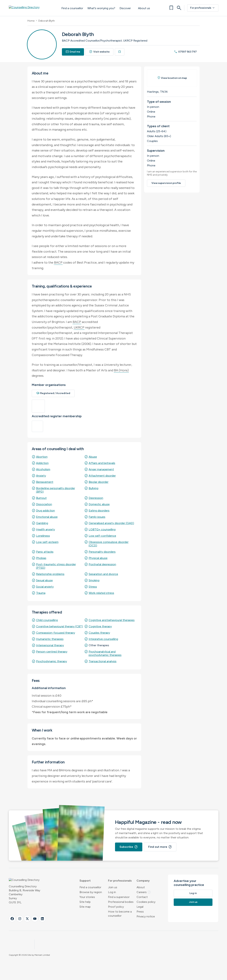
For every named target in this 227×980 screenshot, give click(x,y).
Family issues (97, 517)
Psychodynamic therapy (51, 661)
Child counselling (47, 620)
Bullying (93, 488)
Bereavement (44, 482)
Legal (140, 906)
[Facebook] (12, 918)
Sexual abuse (44, 580)
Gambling (42, 523)
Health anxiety (45, 529)
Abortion (42, 456)
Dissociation (44, 504)
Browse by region (90, 892)
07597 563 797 (185, 52)
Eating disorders (99, 510)
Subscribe (129, 847)
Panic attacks (44, 551)
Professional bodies (121, 902)
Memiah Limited (42, 955)
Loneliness (43, 535)
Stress (93, 586)
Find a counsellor (72, 8)
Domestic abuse (99, 504)
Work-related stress (101, 593)
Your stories (87, 897)
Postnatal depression (102, 564)
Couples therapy (99, 632)
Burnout (41, 498)
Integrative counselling (103, 639)
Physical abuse (98, 558)
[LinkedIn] (42, 918)
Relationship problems (50, 574)
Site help (85, 902)
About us (144, 8)
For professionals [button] (120, 880)
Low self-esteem (47, 542)
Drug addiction (45, 510)
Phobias (41, 558)
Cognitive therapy (100, 626)
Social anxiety (45, 586)
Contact (142, 897)
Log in (112, 892)
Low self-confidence (102, 535)
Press (140, 911)
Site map (85, 906)
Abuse (93, 456)
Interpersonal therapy (50, 645)
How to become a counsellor (120, 913)
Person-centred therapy (51, 651)
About (141, 887)
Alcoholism (43, 469)
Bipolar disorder (98, 482)
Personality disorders (102, 551)
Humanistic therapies (50, 639)
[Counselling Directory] (31, 8)
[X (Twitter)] (27, 918)
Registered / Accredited (53, 393)
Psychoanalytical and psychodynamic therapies (105, 653)
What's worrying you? (101, 8)
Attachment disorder (102, 475)
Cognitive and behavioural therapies (112, 620)
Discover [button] (125, 8)
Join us (112, 887)
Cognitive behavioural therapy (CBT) (59, 626)
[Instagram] (20, 918)
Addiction (42, 463)
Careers (144, 892)
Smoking (94, 580)
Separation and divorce (103, 574)
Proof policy (116, 906)
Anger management (101, 469)
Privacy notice (146, 916)
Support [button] (85, 880)
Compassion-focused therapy (55, 632)
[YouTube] (35, 918)
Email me (73, 52)
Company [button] (143, 880)
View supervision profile (166, 183)
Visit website (99, 52)
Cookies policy (146, 902)
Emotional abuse (47, 517)
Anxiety (41, 475)
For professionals (202, 8)
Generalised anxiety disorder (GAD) (111, 523)
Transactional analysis (102, 661)
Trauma (40, 593)
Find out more (160, 847)
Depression (96, 498)
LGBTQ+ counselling (102, 529)
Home (30, 20)
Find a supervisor (119, 897)
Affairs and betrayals (102, 463)
